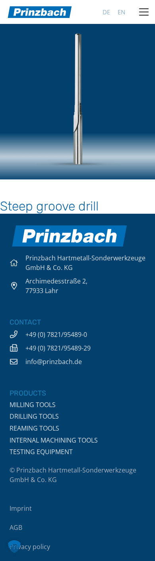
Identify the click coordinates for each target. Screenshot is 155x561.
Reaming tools (34, 428)
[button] (144, 12)
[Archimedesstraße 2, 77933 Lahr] (17, 285)
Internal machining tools (54, 440)
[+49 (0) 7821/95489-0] (17, 334)
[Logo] (39, 12)
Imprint (21, 508)
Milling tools (33, 404)
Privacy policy (30, 546)
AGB (16, 527)
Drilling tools (34, 416)
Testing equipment (41, 451)
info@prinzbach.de (53, 361)
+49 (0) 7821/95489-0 (56, 334)
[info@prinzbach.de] (17, 361)
